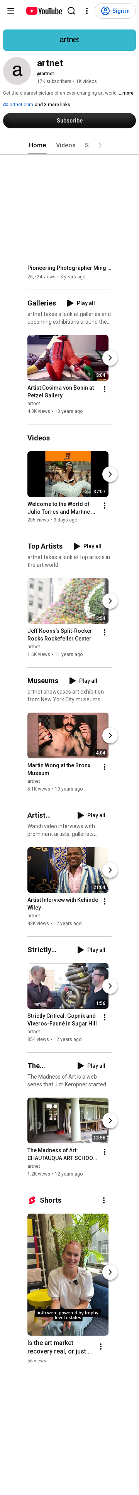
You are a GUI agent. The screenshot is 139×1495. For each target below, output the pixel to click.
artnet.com (20, 104)
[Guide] (10, 11)
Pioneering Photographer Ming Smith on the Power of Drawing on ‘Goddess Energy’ (69, 268)
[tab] (37, 145)
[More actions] (104, 389)
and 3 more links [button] (52, 104)
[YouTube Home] (44, 11)
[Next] (110, 358)
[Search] (71, 11)
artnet (33, 404)
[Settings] (87, 11)
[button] (100, 145)
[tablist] (69, 145)
